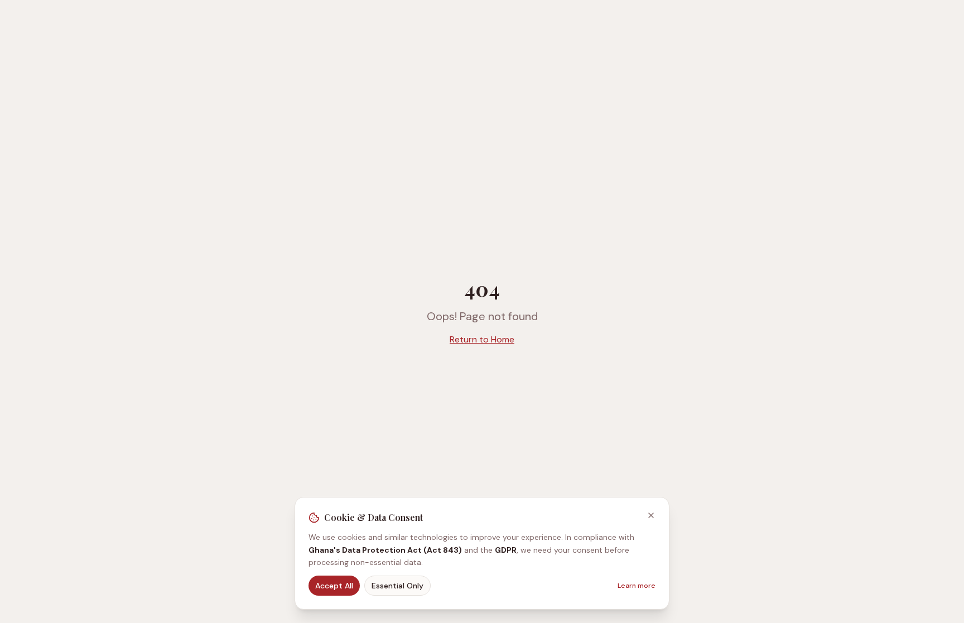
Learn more (636, 585)
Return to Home (482, 339)
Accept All (334, 586)
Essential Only (397, 586)
